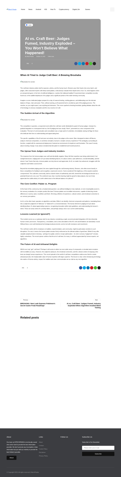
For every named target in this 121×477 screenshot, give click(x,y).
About (12, 458)
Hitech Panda (30, 56)
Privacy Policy (43, 456)
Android (38, 9)
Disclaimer (42, 452)
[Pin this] (87, 63)
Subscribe (75, 410)
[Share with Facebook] (76, 63)
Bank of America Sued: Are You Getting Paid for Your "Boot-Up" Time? (54, 379)
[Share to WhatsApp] (90, 63)
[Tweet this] (79, 63)
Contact (41, 445)
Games (87, 9)
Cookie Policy (43, 449)
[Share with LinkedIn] (83, 63)
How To (52, 9)
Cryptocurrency (64, 9)
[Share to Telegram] (94, 63)
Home (23, 9)
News (30, 9)
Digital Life (76, 9)
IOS (45, 9)
